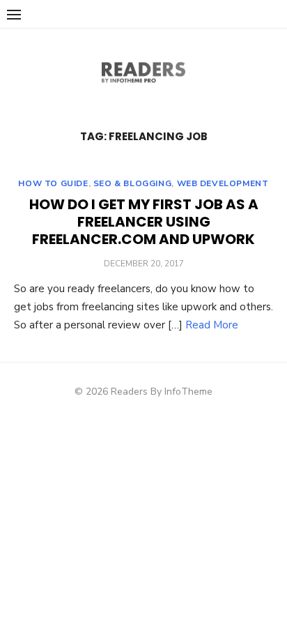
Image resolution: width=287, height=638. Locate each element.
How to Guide (53, 183)
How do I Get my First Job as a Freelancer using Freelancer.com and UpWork (143, 222)
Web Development (223, 183)
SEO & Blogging (132, 183)
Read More (211, 325)
